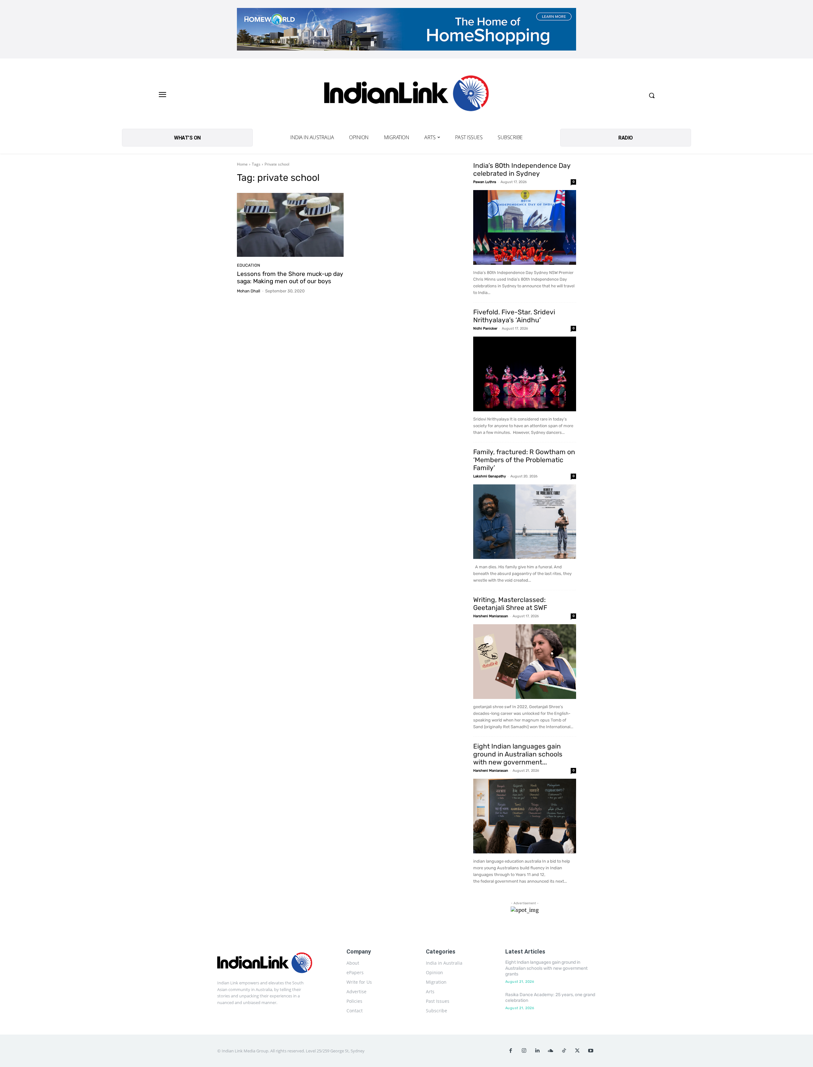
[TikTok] (564, 1051)
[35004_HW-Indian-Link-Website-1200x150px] (406, 29)
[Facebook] (511, 1051)
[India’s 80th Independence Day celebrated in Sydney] (524, 227)
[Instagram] (524, 1051)
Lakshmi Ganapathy (489, 476)
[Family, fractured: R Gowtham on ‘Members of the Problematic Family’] (524, 521)
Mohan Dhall (248, 291)
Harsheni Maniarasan (490, 616)
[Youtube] (591, 1051)
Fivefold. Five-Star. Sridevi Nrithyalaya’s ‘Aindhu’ (514, 316)
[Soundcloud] (551, 1051)
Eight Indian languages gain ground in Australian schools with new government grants (546, 968)
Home (242, 164)
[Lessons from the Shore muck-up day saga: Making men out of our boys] (290, 225)
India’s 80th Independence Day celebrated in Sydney (521, 169)
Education (248, 265)
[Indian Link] (406, 95)
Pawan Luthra (484, 182)
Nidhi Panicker (485, 328)
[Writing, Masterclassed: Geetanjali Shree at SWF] (524, 661)
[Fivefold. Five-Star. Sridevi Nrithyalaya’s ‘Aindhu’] (524, 374)
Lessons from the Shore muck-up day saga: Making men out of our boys (290, 277)
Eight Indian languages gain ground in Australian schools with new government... (517, 754)
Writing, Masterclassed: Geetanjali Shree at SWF (510, 604)
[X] (577, 1051)
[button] (651, 95)
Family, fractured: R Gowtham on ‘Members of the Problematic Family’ (524, 460)
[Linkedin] (537, 1051)
